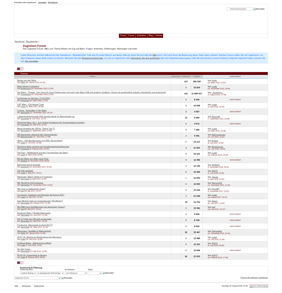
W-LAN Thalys (24, 249)
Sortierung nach (26, 270)
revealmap (25, 101)
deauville (216, 116)
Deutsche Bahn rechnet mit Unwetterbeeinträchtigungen (43, 146)
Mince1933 (217, 183)
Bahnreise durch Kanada (28, 165)
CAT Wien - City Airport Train (30, 104)
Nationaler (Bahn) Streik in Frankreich (34, 177)
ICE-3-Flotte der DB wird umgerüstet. (34, 219)
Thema (92, 76)
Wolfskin (24, 161)
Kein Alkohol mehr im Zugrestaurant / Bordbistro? (40, 201)
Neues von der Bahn (26, 80)
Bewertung (176, 76)
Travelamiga (26, 95)
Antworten (186, 76)
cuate (214, 86)
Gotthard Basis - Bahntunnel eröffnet (34, 243)
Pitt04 (23, 82)
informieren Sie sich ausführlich (145, 58)
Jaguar (215, 177)
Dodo (214, 80)
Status (90, 270)
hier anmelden (31, 61)
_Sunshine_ (217, 92)
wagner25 (25, 167)
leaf (22, 191)
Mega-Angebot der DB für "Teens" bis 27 (36, 128)
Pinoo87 (215, 189)
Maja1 (215, 201)
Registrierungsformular (92, 58)
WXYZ (215, 171)
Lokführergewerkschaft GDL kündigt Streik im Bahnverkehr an (46, 116)
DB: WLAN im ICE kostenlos (30, 183)
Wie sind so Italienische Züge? (31, 189)
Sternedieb (25, 113)
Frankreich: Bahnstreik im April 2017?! (35, 225)
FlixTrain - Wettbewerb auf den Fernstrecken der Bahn (42, 153)
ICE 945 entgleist (25, 171)
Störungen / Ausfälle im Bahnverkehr (34, 231)
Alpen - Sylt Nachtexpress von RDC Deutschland (39, 140)
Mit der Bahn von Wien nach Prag (32, 159)
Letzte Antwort (235, 76)
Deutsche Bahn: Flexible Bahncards (33, 213)
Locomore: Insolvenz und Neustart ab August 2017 (40, 195)
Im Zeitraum (69, 270)
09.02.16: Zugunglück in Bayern (32, 255)
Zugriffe (197, 76)
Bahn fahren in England (28, 86)
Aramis (215, 141)
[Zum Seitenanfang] (259, 286)
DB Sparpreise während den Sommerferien (37, 134)
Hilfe (154, 55)
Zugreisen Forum (34, 45)
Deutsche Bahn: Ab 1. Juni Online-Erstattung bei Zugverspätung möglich (50, 122)
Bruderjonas (26, 89)
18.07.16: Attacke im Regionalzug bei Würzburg (39, 237)
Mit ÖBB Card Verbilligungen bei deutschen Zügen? (41, 207)
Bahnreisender (27, 137)
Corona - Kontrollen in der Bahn (32, 110)
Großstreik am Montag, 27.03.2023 (33, 98)
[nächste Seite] (25, 69)
